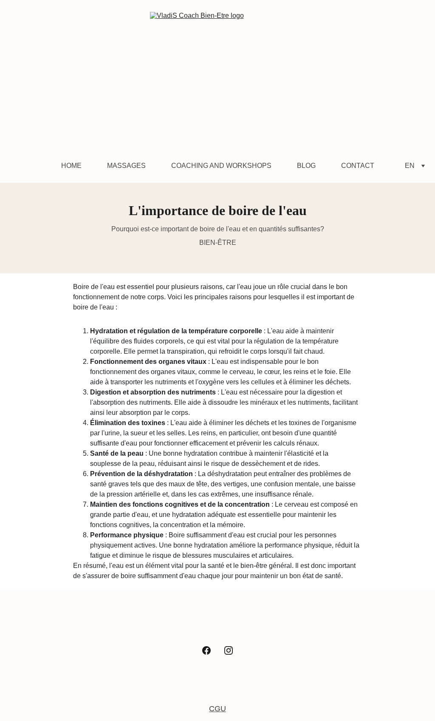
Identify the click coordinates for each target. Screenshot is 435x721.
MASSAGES (126, 165)
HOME (71, 165)
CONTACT (357, 165)
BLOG (306, 165)
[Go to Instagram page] (228, 650)
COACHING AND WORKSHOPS (221, 165)
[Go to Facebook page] (206, 650)
